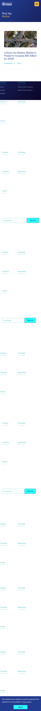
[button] (36, 4)
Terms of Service (18, 241)
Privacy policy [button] (26, 702)
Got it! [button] (20, 707)
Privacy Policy (6, 241)
